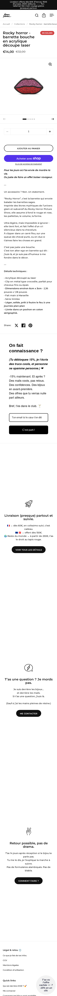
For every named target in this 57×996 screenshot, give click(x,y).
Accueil (6, 24)
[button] (53, 119)
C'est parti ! (28, 430)
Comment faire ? (28, 881)
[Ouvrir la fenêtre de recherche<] (36, 15)
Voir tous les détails (29, 550)
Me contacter (28, 713)
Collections (19, 24)
